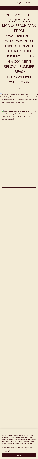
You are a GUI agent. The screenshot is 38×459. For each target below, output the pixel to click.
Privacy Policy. (9, 451)
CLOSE (19, 455)
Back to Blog (19, 8)
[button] (35, 3)
